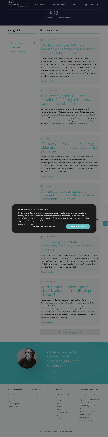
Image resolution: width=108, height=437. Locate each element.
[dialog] (54, 218)
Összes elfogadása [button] (78, 227)
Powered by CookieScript (25, 224)
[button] (45, 227)
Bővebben (74, 221)
